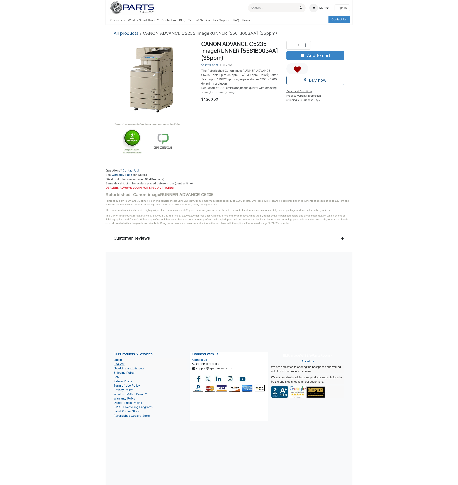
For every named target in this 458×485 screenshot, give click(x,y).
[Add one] (306, 45)
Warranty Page (122, 175)
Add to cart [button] (318, 55)
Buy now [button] (317, 80)
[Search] (301, 7)
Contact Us (339, 19)
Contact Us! (131, 170)
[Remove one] (291, 45)
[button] (297, 68)
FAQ (116, 377)
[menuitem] (117, 20)
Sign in (342, 8)
